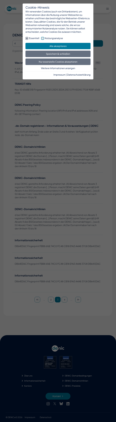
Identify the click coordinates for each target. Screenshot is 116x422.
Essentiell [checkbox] (34, 38)
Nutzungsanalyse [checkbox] (54, 38)
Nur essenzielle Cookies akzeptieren (58, 61)
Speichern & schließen (58, 53)
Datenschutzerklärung (79, 74)
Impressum (59, 74)
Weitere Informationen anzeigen (58, 68)
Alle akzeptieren (58, 46)
